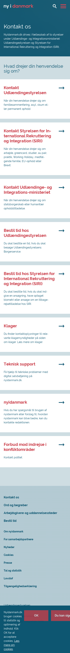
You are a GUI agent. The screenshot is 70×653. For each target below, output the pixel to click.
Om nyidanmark (13, 531)
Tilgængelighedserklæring (20, 586)
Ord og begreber (16, 505)
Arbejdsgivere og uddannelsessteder (30, 513)
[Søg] (54, 6)
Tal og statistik (13, 570)
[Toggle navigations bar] (63, 6)
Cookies (8, 554)
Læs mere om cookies (11, 645)
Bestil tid (10, 521)
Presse (8, 562)
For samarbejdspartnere (18, 539)
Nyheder (9, 547)
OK (36, 615)
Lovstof (8, 578)
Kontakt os (11, 497)
